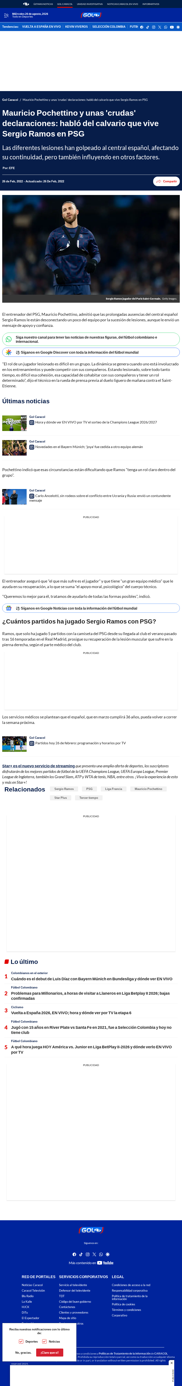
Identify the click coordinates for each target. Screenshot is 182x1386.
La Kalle (27, 1301)
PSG (89, 789)
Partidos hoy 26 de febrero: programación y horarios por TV (80, 743)
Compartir (170, 181)
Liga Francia (113, 789)
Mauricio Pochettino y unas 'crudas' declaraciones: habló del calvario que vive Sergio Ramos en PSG (85, 99)
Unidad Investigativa (90, 4)
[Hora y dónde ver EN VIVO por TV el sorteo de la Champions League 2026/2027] (14, 423)
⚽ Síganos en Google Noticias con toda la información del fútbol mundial (76, 608)
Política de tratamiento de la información (130, 1297)
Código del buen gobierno (75, 1301)
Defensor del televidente (74, 1290)
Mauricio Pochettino (148, 789)
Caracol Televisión (33, 1290)
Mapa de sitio (67, 1318)
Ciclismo (17, 1007)
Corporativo (119, 1315)
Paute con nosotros (71, 1323)
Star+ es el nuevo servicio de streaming (38, 765)
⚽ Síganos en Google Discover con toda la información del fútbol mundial (77, 352)
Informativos (150, 4)
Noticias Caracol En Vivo (122, 4)
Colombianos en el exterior (29, 973)
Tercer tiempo (88, 797)
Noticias (54, 1341)
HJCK (25, 1307)
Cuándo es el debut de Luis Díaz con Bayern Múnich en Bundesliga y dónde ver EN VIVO (91, 978)
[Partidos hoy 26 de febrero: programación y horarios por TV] (14, 744)
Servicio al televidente (73, 1285)
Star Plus (60, 797)
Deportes (32, 1341)
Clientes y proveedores (73, 1312)
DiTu (25, 1312)
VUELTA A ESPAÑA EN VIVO (41, 27)
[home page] (26, 4)
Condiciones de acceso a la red (131, 1285)
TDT (62, 1296)
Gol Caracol (65, 4)
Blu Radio (28, 1296)
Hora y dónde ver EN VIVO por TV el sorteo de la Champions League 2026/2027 (96, 422)
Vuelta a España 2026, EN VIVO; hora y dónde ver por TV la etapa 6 (71, 1012)
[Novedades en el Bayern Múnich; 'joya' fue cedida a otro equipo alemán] (14, 448)
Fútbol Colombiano (24, 987)
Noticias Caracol (32, 1285)
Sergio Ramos (64, 789)
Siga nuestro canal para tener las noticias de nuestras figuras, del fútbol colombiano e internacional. (86, 339)
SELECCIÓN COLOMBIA (108, 27)
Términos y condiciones (126, 1309)
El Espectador (30, 1318)
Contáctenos (67, 1307)
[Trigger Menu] (6, 15)
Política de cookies (123, 1304)
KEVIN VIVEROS (76, 27)
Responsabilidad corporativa (130, 1290)
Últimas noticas (43, 4)
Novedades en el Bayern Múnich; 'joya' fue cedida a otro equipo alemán (89, 446)
